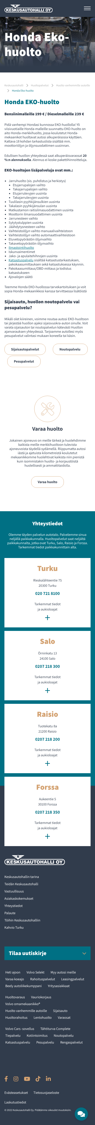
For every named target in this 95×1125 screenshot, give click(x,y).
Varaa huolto (47, 482)
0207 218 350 (47, 812)
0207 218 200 (47, 739)
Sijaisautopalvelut (25, 349)
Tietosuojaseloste (46, 1092)
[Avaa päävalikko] (87, 8)
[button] (81, 1114)
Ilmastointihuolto (21, 247)
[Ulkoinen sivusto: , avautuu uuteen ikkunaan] (6, 1079)
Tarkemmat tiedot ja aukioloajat (47, 612)
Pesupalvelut (24, 361)
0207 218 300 (47, 666)
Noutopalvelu (70, 349)
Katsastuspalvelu (21, 260)
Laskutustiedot (15, 1102)
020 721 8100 (47, 593)
